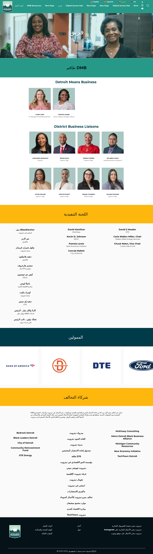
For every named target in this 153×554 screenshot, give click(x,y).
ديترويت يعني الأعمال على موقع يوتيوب (126, 533)
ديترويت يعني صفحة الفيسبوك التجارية (127, 526)
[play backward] (2, 365)
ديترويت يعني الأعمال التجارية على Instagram (123, 530)
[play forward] (150, 365)
